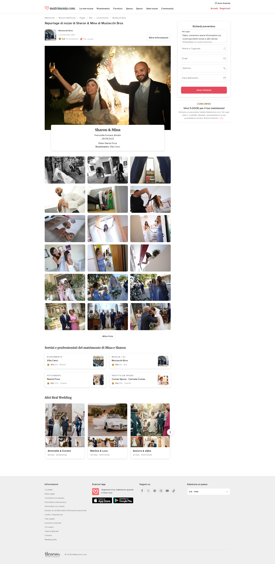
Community (167, 8)
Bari (91, 18)
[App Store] (102, 503)
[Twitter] (148, 490)
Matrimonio (50, 18)
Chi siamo (49, 527)
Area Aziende (223, 3)
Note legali (50, 494)
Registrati (225, 8)
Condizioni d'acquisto (54, 498)
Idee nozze (152, 8)
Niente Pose (53, 379)
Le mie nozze (86, 8)
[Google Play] (123, 503)
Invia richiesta (204, 90)
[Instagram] (161, 490)
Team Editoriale (52, 531)
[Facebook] (142, 490)
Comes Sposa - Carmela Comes (128, 379)
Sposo (139, 8)
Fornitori (118, 8)
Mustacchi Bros (119, 18)
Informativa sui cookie (55, 506)
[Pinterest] (154, 490)
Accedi (214, 8)
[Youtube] (167, 490)
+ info (220, 118)
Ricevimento (103, 8)
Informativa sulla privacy (55, 502)
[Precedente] (45, 432)
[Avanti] (170, 432)
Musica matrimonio (67, 18)
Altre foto (107, 336)
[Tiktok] (173, 490)
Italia (196, 491)
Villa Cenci (52, 360)
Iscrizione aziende (53, 523)
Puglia (83, 18)
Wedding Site (51, 539)
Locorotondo (103, 18)
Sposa (129, 8)
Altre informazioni (158, 37)
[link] (65, 431)
